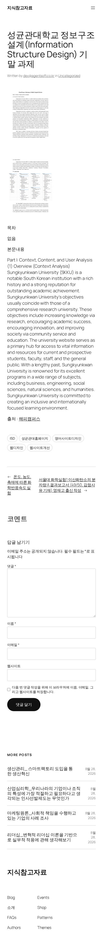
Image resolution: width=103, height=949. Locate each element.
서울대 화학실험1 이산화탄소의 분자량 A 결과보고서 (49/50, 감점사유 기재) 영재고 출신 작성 (67, 485)
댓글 (11, 566)
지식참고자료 (19, 8)
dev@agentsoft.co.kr (38, 75)
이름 (11, 623)
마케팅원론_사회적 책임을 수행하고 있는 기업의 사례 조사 (41, 815)
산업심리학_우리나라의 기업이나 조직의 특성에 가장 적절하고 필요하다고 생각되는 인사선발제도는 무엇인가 (43, 793)
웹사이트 (14, 666)
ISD (12, 438)
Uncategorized (69, 75)
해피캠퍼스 (29, 419)
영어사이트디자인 (68, 438)
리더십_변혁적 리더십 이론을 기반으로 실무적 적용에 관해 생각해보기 (42, 837)
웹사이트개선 (40, 447)
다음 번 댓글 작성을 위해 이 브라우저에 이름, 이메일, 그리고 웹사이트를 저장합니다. (52, 689)
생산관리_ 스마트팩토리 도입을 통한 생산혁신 (40, 771)
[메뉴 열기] (93, 8)
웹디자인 (16, 447)
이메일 (13, 644)
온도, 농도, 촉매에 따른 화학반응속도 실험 (19, 485)
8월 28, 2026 (90, 771)
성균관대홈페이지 (35, 438)
